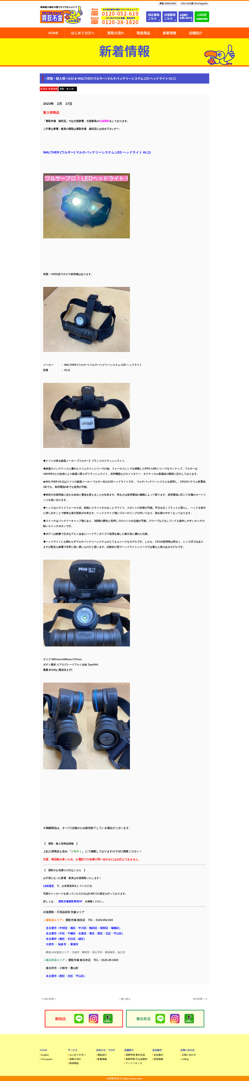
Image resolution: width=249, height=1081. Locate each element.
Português (47, 1059)
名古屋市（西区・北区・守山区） (66, 976)
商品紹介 (102, 1054)
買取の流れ (115, 33)
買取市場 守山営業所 (136, 1059)
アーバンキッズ (134, 1063)
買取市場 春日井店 (135, 1054)
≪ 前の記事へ (49, 998)
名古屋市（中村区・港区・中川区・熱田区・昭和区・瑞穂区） (84, 928)
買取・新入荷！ (67, 88)
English (45, 1054)
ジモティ (76, 851)
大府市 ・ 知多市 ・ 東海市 (62, 944)
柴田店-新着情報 (49, 88)
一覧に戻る (124, 998)
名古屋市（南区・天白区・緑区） (66, 938)
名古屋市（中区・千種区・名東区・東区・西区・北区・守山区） (85, 933)
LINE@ (185, 1059)
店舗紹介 (195, 33)
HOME (53, 33)
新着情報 (169, 33)
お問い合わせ (189, 1054)
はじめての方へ (83, 33)
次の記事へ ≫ (200, 998)
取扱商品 (143, 33)
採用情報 (158, 1059)
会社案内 (158, 1054)
